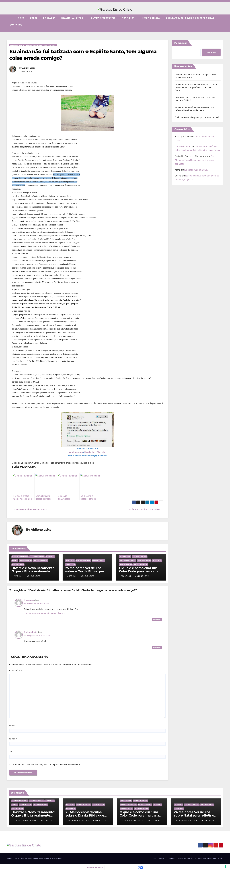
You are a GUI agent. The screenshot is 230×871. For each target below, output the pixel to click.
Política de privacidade (207, 858)
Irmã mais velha (50, 45)
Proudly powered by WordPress (19, 858)
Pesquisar (180, 43)
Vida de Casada (18, 564)
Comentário (15, 670)
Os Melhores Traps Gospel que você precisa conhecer (194, 160)
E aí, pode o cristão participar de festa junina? (197, 117)
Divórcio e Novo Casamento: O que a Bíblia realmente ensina (33, 571)
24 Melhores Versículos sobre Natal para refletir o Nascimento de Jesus (194, 815)
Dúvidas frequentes (103, 18)
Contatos (16, 25)
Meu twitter (89, 452)
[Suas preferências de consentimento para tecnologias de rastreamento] (225, 866)
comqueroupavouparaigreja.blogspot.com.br (45, 613)
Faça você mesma (144, 560)
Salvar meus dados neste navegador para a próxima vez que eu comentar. (48, 765)
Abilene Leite (28, 68)
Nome (12, 726)
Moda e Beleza (151, 18)
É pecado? (49, 18)
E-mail (13, 739)
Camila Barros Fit (183, 146)
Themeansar (56, 858)
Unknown (29, 600)
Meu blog (101, 452)
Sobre (33, 18)
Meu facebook (76, 452)
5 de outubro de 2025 (79, 820)
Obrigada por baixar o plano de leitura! (181, 858)
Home (153, 858)
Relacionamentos (72, 18)
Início (20, 18)
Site (11, 751)
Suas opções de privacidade (121, 867)
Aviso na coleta (95, 867)
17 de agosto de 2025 (132, 820)
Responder (157, 619)
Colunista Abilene (17, 45)
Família (14, 560)
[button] (221, 30)
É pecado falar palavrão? (196, 170)
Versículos (70, 564)
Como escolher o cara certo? (31, 509)
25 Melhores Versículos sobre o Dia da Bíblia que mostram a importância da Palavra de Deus (197, 87)
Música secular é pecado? (145, 509)
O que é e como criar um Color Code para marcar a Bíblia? (138, 571)
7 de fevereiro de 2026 (25, 820)
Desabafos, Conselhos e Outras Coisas (190, 18)
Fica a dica (128, 18)
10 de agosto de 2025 (186, 820)
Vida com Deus (125, 556)
